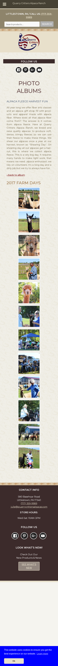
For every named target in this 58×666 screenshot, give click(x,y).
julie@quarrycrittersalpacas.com (29, 507)
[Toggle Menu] (4, 4)
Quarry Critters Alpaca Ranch (29, 3)
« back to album (16, 175)
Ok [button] (14, 661)
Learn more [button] (42, 654)
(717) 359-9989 (29, 503)
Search (47, 24)
